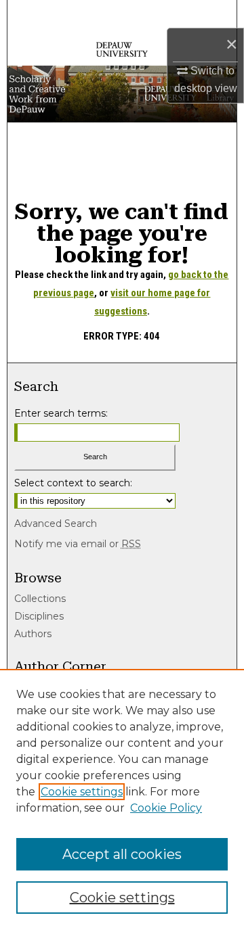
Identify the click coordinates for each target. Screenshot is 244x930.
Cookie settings (82, 791)
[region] (122, 799)
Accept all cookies (122, 854)
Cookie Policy (166, 807)
